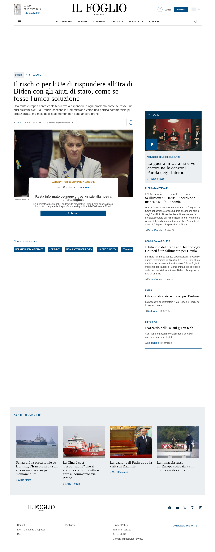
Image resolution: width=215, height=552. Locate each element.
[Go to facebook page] (169, 507)
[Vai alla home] (99, 9)
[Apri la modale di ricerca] (196, 21)
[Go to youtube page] (177, 507)
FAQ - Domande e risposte (31, 529)
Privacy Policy (120, 525)
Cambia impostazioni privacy (128, 539)
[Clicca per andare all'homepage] (41, 508)
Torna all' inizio (182, 525)
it (194, 9)
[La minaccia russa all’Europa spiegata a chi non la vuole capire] (178, 442)
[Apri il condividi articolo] (129, 122)
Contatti (21, 525)
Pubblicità (70, 525)
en (199, 9)
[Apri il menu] (19, 21)
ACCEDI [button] (84, 187)
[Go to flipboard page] (200, 507)
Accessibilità (119, 534)
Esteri (18, 75)
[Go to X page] (184, 507)
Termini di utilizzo (122, 529)
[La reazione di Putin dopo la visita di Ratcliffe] (131, 442)
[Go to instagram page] (192, 507)
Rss (19, 534)
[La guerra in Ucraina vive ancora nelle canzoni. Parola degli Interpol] (173, 135)
